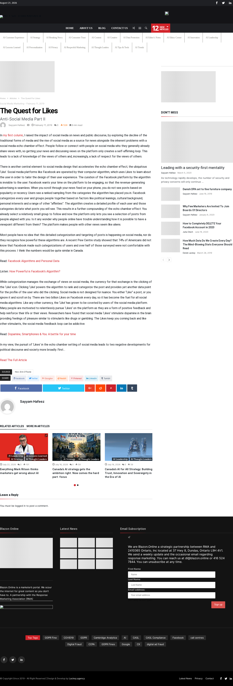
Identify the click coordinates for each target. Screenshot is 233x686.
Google (126, 644)
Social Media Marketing (12, 103)
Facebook (178, 637)
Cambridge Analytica (105, 637)
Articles (13, 98)
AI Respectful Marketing (74, 47)
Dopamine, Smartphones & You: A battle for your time (42, 334)
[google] (90, 388)
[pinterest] (111, 388)
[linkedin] (122, 388)
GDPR (83, 637)
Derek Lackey (189, 253)
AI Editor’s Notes (153, 37)
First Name (134, 568)
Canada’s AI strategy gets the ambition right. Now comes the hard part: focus (75, 473)
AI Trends (139, 47)
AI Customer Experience (13, 37)
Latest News (185, 678)
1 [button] (75, 485)
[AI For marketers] (20, 15)
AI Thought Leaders (100, 47)
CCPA (91, 644)
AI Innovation (193, 37)
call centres (197, 637)
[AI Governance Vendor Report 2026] (86, 553)
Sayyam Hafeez (17, 125)
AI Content (96, 37)
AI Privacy (53, 47)
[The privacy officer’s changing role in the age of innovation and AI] (104, 564)
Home (3, 98)
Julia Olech (188, 232)
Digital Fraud (74, 644)
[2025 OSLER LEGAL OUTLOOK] (104, 553)
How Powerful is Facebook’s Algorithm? (34, 271)
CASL (136, 637)
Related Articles (12, 426)
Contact (210, 678)
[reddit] (100, 388)
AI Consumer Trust (77, 37)
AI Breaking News (54, 37)
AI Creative (112, 37)
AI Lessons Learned (11, 47)
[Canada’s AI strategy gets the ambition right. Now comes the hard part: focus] (76, 447)
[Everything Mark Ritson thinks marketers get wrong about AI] (24, 447)
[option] (24, 454)
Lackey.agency (77, 678)
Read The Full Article (13, 360)
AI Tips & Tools (122, 47)
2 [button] (77, 485)
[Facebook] (217, 3)
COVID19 (69, 637)
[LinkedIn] (230, 3)
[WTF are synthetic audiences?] (68, 564)
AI (125, 637)
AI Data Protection (131, 37)
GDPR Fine (51, 637)
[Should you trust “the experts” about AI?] (86, 564)
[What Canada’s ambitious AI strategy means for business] (68, 553)
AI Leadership (212, 37)
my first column (13, 135)
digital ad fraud (155, 644)
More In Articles (38, 426)
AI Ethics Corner (174, 37)
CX (138, 644)
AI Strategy (35, 37)
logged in (20, 505)
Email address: (136, 589)
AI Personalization (34, 47)
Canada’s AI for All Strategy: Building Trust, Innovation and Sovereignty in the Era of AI (128, 473)
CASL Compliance (156, 637)
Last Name (134, 579)
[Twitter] (223, 3)
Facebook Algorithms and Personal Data (33, 261)
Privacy (199, 678)
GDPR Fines (108, 644)
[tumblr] (132, 388)
